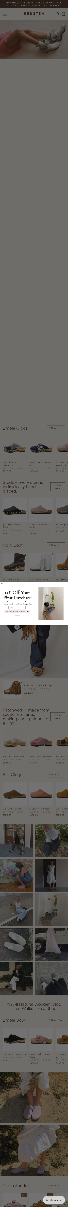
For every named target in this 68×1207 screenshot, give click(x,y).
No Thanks (17, 615)
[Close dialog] (1, 584)
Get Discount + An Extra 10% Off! (17, 612)
